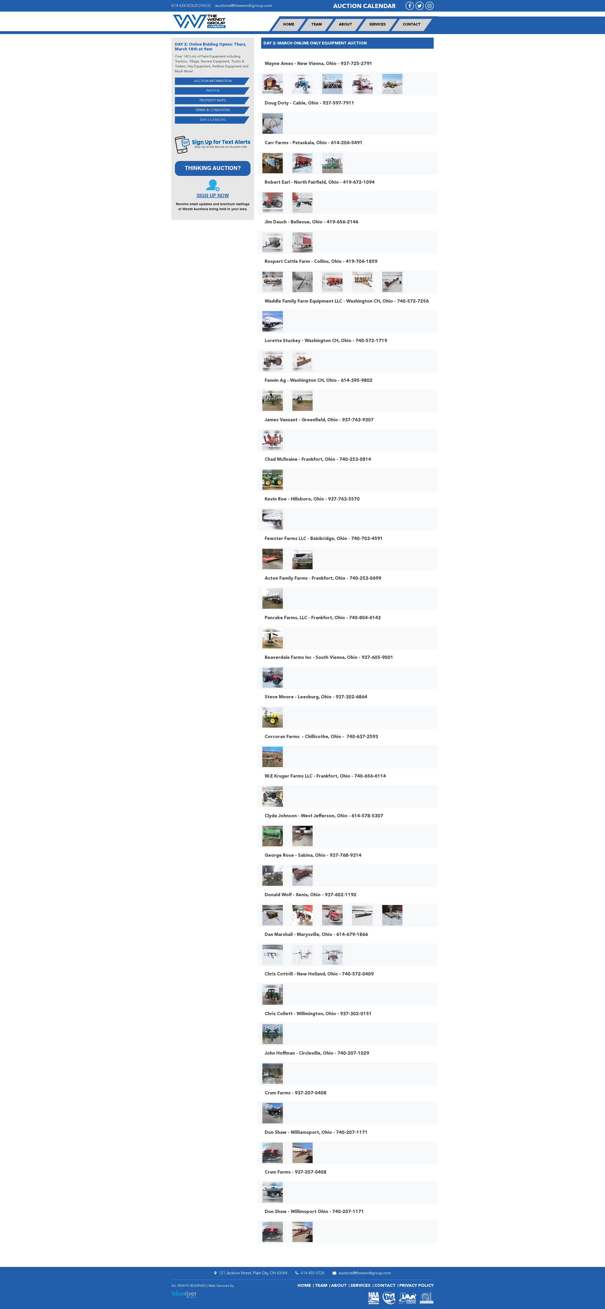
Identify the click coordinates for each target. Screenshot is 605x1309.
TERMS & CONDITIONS (212, 110)
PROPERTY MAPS (213, 100)
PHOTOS (213, 90)
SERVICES (377, 24)
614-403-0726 (312, 1273)
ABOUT (345, 24)
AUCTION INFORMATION (213, 81)
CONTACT (412, 24)
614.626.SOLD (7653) (191, 6)
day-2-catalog (213, 120)
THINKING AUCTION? (213, 168)
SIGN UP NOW (213, 196)
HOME (288, 24)
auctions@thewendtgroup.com (243, 6)
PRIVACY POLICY (416, 1285)
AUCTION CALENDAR (364, 6)
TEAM (316, 24)
